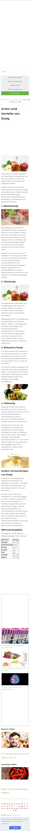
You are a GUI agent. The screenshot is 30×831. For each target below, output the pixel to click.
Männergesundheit (15, 77)
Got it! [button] (15, 827)
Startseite (3, 99)
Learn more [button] (5, 823)
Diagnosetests (15, 85)
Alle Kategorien (15, 93)
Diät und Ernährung (15, 89)
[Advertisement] (15, 19)
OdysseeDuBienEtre (13, 815)
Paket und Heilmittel (15, 81)
